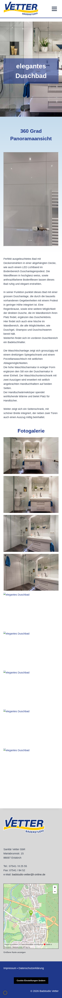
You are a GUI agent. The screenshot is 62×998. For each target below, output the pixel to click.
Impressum (9, 968)
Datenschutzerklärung (31, 968)
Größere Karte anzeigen (14, 952)
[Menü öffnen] (54, 9)
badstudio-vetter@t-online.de (28, 874)
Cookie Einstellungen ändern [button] (31, 980)
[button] (31, 455)
